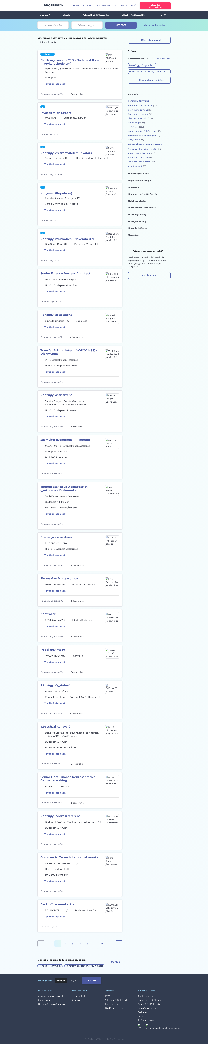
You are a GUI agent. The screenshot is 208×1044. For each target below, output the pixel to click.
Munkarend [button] (134, 187)
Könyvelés (136, 127)
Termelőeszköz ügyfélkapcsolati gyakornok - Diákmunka (64, 488)
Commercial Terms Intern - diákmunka (69, 857)
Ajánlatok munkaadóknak (50, 996)
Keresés (121, 25)
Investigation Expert (55, 113)
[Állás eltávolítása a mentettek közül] (116, 94)
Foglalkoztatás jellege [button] (139, 180)
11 (102, 943)
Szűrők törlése (163, 58)
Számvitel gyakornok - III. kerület (65, 439)
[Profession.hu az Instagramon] (142, 1027)
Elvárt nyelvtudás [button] (137, 201)
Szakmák (142, 1012)
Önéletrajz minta (146, 1020)
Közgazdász (136, 139)
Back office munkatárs (57, 904)
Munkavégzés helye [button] (138, 173)
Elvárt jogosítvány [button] (137, 221)
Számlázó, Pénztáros (140, 157)
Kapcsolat (76, 1000)
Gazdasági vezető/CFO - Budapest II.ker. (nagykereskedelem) (70, 61)
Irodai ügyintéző (52, 649)
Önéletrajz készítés (133, 15)
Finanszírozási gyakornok (59, 578)
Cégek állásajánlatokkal (149, 1004)
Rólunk (91, 980)
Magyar (61, 980)
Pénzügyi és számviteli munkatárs (66, 153)
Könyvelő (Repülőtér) (56, 193)
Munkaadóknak (82, 5)
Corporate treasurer (140, 114)
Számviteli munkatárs (141, 161)
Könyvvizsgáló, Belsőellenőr (144, 131)
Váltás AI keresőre (154, 25)
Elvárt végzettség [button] (137, 214)
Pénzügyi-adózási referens (60, 816)
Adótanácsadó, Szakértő (142, 105)
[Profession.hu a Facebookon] (163, 1027)
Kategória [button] (133, 94)
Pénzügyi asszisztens (56, 314)
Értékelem (149, 275)
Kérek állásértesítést (151, 80)
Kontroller (48, 614)
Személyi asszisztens (56, 537)
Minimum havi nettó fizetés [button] (142, 194)
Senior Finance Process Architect (65, 273)
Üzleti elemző (137, 166)
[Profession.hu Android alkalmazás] (158, 980)
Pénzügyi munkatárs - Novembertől (67, 239)
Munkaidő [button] (133, 235)
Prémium (163, 15)
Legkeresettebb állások (149, 1000)
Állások (45, 15)
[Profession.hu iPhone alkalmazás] (138, 980)
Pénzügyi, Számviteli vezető (145, 149)
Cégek (66, 15)
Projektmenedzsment (141, 153)
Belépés (155, 6)
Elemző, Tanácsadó (140, 118)
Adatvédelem (111, 1004)
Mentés (115, 962)
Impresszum (44, 1000)
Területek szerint (146, 996)
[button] (142, 65)
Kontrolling (136, 122)
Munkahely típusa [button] (137, 228)
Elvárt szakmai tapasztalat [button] (142, 207)
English (74, 980)
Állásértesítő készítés (96, 15)
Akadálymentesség (114, 1008)
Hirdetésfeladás (106, 5)
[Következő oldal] (119, 943)
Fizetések (142, 1016)
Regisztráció (128, 5)
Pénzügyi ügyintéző (55, 685)
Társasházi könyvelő (55, 726)
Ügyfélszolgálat (79, 996)
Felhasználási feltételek (116, 1000)
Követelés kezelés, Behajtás (144, 135)
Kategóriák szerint (147, 1008)
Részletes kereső (151, 40)
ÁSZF (107, 996)
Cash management (140, 110)
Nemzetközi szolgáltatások (51, 1004)
